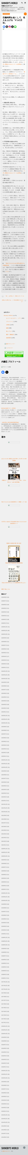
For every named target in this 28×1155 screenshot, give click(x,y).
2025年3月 (4, 660)
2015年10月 (4, 1078)
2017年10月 (4, 989)
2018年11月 (4, 941)
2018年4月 (4, 967)
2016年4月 (4, 1055)
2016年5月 (4, 1052)
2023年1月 (4, 756)
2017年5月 (4, 1007)
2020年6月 (4, 870)
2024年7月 (4, 689)
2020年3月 (4, 882)
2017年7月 (4, 1000)
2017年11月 (4, 985)
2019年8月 (4, 907)
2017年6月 (4, 1004)
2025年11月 (4, 630)
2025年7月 (4, 645)
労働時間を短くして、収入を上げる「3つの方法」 (14, 20)
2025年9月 (4, 638)
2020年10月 (4, 856)
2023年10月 (4, 723)
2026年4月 (4, 612)
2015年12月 (4, 1070)
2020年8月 (4, 863)
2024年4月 (4, 700)
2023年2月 (4, 752)
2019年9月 (4, 904)
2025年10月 (4, 634)
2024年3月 (4, 704)
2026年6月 (4, 604)
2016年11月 (4, 1030)
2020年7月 (4, 867)
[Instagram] (9, 26)
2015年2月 (4, 1107)
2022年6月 (4, 782)
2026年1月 (4, 623)
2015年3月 (4, 1103)
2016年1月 (4, 1066)
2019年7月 (4, 911)
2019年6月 (4, 915)
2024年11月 (4, 674)
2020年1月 (4, 889)
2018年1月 (4, 978)
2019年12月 (4, 893)
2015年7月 (4, 1089)
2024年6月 (4, 693)
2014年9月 (4, 1126)
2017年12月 (4, 981)
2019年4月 (4, 922)
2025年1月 (4, 667)
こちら (7, 271)
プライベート (9, 321)
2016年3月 (4, 1059)
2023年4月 (4, 745)
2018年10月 (4, 944)
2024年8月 (4, 686)
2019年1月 (4, 933)
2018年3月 (4, 970)
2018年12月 (4, 937)
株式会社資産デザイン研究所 (8, 408)
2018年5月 (4, 963)
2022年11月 (4, 763)
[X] (7, 26)
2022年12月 (4, 760)
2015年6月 (4, 1092)
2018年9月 (4, 948)
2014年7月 (4, 1133)
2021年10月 (4, 811)
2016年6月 (4, 1048)
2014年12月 (4, 1115)
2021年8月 (4, 819)
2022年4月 (4, 789)
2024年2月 (4, 708)
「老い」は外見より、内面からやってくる (13, 296)
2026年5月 (4, 608)
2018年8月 (4, 952)
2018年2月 (4, 974)
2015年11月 (4, 1074)
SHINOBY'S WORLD (9, 3)
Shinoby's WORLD (8, 315)
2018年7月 (4, 956)
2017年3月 (4, 1015)
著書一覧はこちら (5, 589)
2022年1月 (4, 800)
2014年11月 (4, 1118)
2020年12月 (4, 848)
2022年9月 (4, 771)
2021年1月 (4, 845)
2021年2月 (4, 841)
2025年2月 (4, 663)
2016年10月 (4, 1033)
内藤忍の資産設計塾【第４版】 (14, 543)
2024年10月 (4, 678)
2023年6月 (4, 737)
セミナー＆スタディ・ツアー (13, 318)
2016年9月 (4, 1037)
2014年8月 (4, 1129)
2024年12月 (4, 671)
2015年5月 (4, 1096)
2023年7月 (4, 734)
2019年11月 (4, 896)
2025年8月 (4, 641)
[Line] (15, 26)
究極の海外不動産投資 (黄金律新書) (14, 563)
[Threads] (12, 26)
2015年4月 (4, 1100)
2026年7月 (4, 601)
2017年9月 (4, 993)
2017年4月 (4, 1011)
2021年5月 (4, 830)
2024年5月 (4, 697)
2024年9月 (4, 682)
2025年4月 (4, 656)
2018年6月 (4, 959)
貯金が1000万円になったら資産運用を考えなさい (14, 582)
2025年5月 (4, 652)
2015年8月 (4, 1085)
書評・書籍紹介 (10, 334)
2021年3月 (4, 837)
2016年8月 (4, 1041)
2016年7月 (4, 1044)
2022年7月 (4, 778)
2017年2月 (4, 1018)
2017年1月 (4, 1022)
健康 (7, 328)
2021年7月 (4, 822)
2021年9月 (4, 815)
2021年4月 (4, 834)
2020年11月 (4, 852)
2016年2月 (4, 1063)
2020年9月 (4, 859)
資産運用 (8, 337)
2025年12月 (4, 626)
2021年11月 (4, 808)
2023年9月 (4, 726)
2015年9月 (4, 1081)
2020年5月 (4, 874)
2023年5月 (4, 741)
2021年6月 (4, 826)
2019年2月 (4, 930)
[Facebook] (4, 26)
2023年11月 (4, 719)
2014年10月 (4, 1122)
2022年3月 (4, 793)
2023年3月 (4, 748)
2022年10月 (4, 767)
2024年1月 (4, 711)
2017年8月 (4, 996)
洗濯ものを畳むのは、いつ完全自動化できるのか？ (14, 300)
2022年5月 (4, 785)
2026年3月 (4, 615)
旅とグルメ (9, 331)
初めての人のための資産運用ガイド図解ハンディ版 (14, 501)
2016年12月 (4, 1026)
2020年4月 (4, 878)
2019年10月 (4, 900)
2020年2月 (4, 885)
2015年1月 (4, 1111)
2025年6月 (4, 649)
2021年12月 (4, 804)
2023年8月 (4, 730)
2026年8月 (4, 597)
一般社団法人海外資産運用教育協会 (10, 422)
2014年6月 (4, 1137)
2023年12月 (4, 715)
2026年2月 (4, 619)
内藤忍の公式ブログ (6, 1151)
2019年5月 (4, 919)
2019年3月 (4, 926)
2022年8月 (4, 774)
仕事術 (8, 324)
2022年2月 (4, 797)
